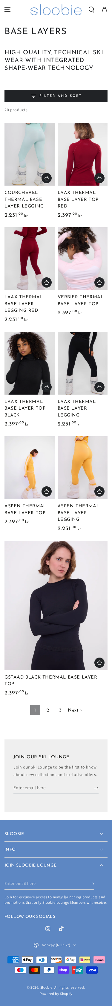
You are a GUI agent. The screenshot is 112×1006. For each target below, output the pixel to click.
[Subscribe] (96, 788)
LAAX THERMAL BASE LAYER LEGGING (77, 409)
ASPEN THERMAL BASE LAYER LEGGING (78, 513)
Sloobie (46, 987)
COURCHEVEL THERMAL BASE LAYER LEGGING (24, 200)
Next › (75, 710)
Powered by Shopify (56, 993)
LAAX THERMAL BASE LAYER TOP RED (78, 200)
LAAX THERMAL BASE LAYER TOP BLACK (24, 409)
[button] (91, 9)
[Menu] (7, 9)
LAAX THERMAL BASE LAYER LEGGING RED (23, 304)
